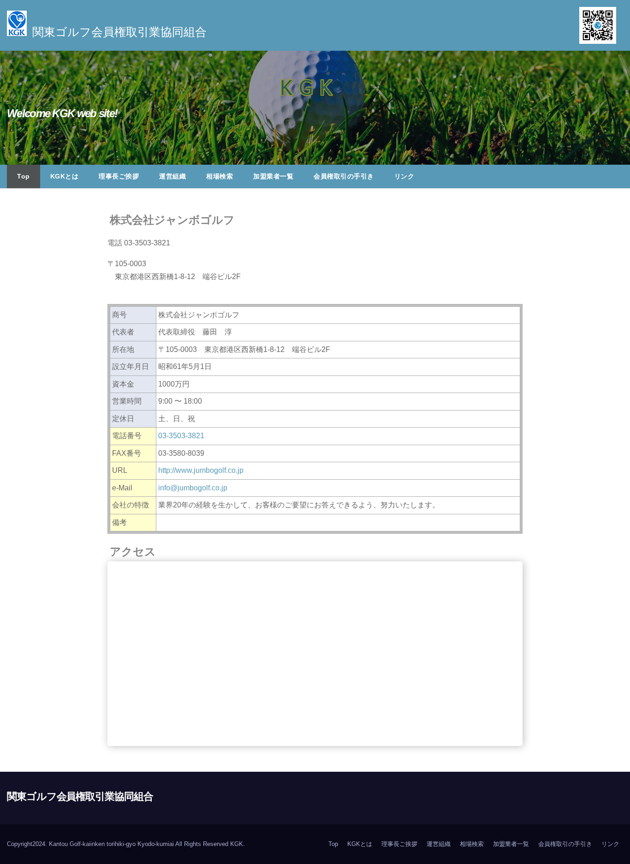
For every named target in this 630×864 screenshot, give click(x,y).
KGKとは (64, 176)
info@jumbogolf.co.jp (192, 488)
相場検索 (219, 176)
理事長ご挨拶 (119, 176)
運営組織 (172, 176)
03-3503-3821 (181, 436)
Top (23, 176)
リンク (404, 176)
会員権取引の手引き (344, 176)
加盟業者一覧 (273, 176)
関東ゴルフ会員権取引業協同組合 (80, 796)
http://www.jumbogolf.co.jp (201, 470)
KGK (236, 843)
